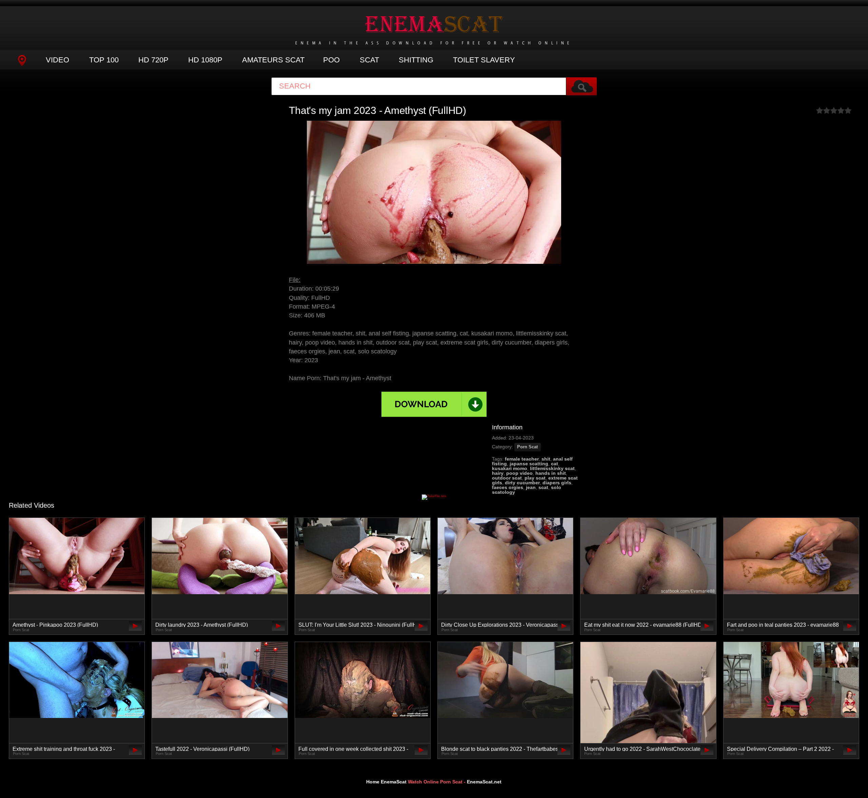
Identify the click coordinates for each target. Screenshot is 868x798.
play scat (535, 478)
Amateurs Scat (273, 60)
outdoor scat (507, 478)
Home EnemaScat (386, 781)
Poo (331, 60)
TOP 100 (104, 60)
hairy (498, 473)
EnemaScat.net (484, 781)
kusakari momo (509, 468)
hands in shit (550, 473)
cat (554, 463)
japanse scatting (529, 463)
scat (543, 487)
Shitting (416, 60)
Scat (369, 60)
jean (531, 487)
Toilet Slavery (484, 60)
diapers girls (556, 482)
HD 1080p (205, 60)
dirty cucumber (522, 482)
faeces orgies (507, 487)
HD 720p (153, 60)
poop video (519, 473)
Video (57, 60)
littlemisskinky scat (552, 468)
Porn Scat (527, 447)
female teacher (522, 459)
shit (545, 459)
